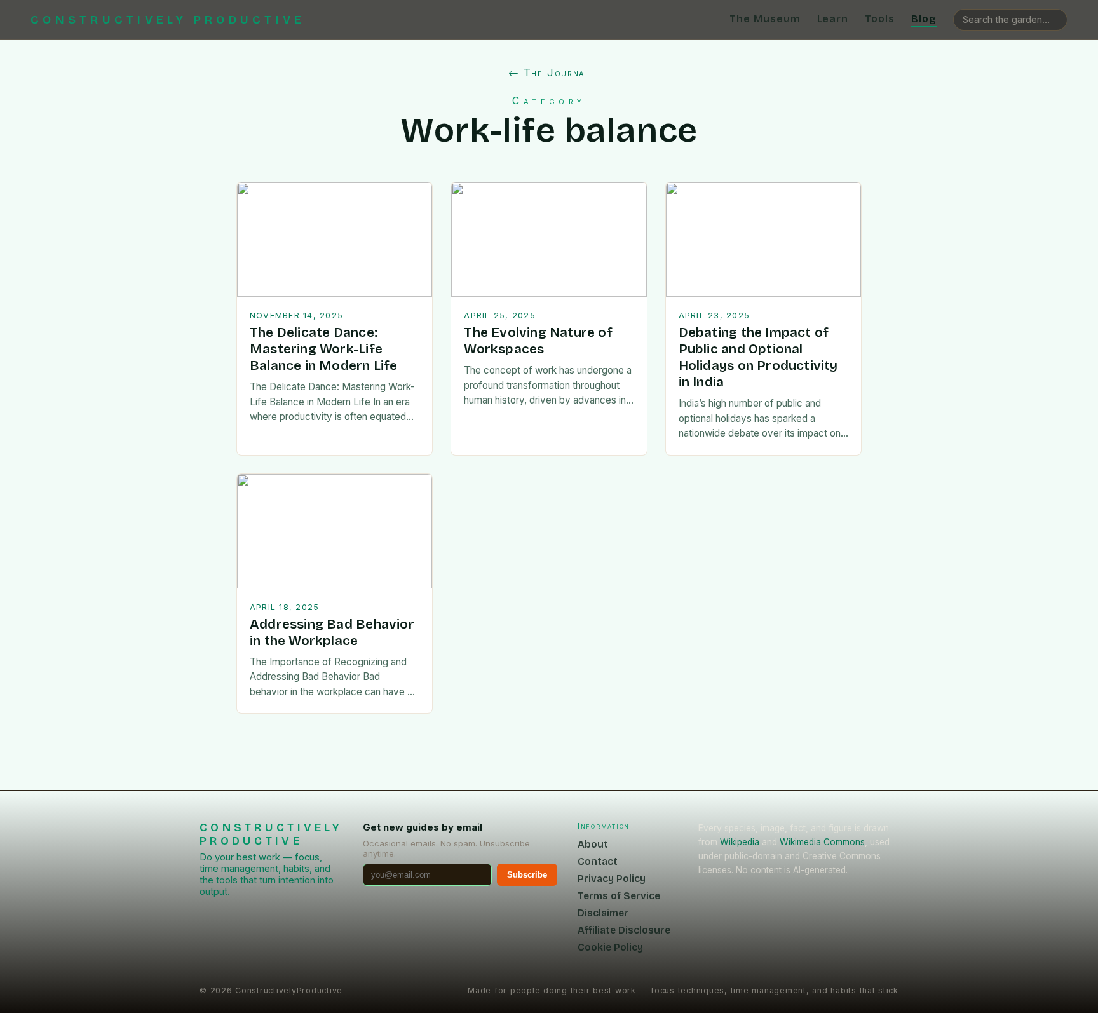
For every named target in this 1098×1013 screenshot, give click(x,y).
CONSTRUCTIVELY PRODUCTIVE (167, 20)
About (593, 844)
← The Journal (549, 72)
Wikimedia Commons (822, 842)
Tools (880, 19)
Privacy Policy (612, 879)
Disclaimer (603, 913)
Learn (833, 19)
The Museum (765, 19)
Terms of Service (619, 896)
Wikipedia (739, 842)
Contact (598, 861)
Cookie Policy (610, 947)
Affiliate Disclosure (624, 930)
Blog (924, 19)
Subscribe (527, 875)
